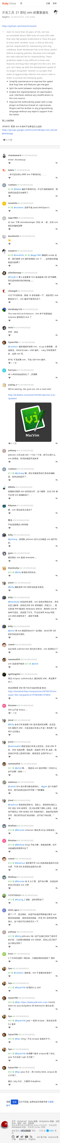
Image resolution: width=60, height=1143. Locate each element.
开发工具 (8, 12)
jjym (10, 553)
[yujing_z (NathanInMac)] (4, 385)
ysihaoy (12, 450)
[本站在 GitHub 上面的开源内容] (13, 1137)
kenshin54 (13, 236)
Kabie (17, 189)
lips (10, 968)
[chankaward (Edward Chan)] (4, 155)
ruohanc (12, 184)
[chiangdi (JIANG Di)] (4, 291)
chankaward (14, 155)
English (32, 1139)
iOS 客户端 (41, 1137)
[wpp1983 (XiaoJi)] (4, 218)
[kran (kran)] (4, 953)
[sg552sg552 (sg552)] (4, 674)
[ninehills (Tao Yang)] (4, 203)
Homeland (16, 1127)
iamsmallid (14, 659)
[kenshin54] (4, 236)
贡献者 (31, 1123)
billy (10, 534)
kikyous (12, 505)
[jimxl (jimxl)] (4, 583)
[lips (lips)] (4, 968)
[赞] (9, 163)
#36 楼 (11, 881)
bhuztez (12, 705)
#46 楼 (11, 1038)
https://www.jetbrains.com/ (34, 1002)
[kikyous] (4, 505)
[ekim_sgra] (4, 910)
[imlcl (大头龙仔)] (4, 327)
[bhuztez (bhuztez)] (4, 705)
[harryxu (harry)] (4, 370)
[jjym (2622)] (4, 553)
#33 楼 (11, 863)
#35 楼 (11, 844)
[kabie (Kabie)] (4, 170)
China (9, 3)
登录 (55, 3)
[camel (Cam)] (4, 644)
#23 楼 (28, 663)
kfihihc (11, 487)
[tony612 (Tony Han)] (56, 11)
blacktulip (13, 567)
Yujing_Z (20, 899)
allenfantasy (14, 272)
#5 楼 (27, 255)
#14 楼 (11, 899)
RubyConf (22, 1121)
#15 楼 (11, 473)
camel (11, 644)
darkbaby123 (15, 309)
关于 (14, 1121)
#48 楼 (11, 1072)
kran (10, 953)
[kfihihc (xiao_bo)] (4, 487)
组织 (19, 1123)
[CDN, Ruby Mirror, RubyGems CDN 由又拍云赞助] (50, 1131)
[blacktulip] (4, 568)
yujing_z (12, 384)
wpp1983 (13, 217)
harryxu (12, 369)
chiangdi (12, 290)
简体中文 (23, 1139)
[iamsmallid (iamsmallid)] (4, 659)
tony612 (5, 17)
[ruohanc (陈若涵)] (4, 185)
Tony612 (13, 277)
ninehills (12, 203)
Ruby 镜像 (33, 1121)
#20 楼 (11, 572)
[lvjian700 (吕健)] (4, 342)
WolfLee (12, 825)
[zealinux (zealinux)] (4, 782)
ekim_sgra (13, 909)
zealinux (12, 782)
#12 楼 (11, 987)
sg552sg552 (14, 674)
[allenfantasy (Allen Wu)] (4, 273)
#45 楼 (11, 1020)
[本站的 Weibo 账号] (22, 1137)
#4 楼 (10, 255)
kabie (11, 170)
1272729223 (14, 895)
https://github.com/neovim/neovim (19, 26)
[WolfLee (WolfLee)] (4, 825)
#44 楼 (11, 1002)
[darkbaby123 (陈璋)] (4, 309)
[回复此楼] (56, 163)
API (24, 1123)
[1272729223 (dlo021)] (4, 895)
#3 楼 (10, 207)
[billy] (4, 535)
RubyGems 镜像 (46, 1121)
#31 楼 (11, 768)
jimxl (11, 582)
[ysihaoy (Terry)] (4, 450)
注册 (48, 3)
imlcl (10, 327)
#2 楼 (10, 189)
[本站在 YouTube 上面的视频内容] (26, 1137)
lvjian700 (13, 342)
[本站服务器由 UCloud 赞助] (25, 1130)
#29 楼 (11, 830)
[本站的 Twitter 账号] (17, 1137)
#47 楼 (11, 1053)
